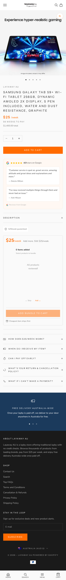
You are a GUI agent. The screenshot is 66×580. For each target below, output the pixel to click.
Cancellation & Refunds (15, 492)
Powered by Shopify (45, 555)
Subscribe (15, 537)
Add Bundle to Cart (33, 313)
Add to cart (33, 150)
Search (6, 476)
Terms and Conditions (14, 487)
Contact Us (8, 471)
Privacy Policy (10, 497)
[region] (33, 409)
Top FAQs (8, 482)
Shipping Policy (11, 503)
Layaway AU (11, 87)
